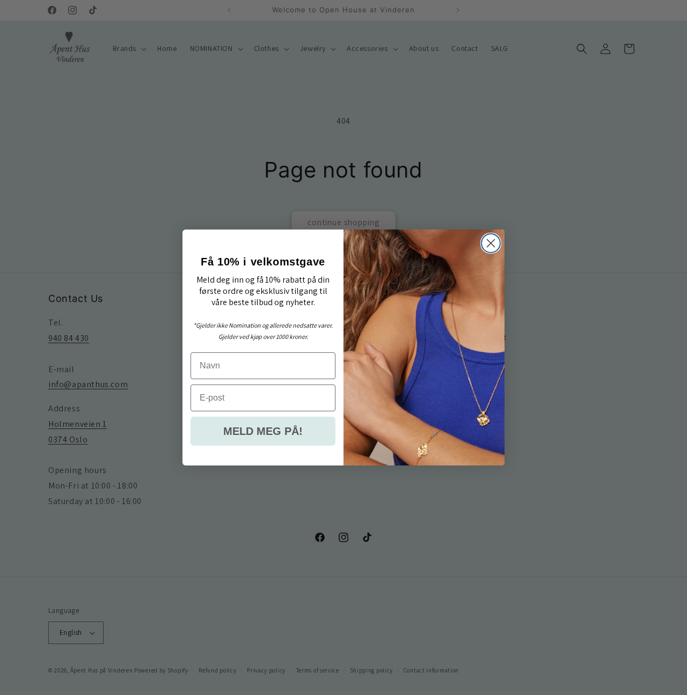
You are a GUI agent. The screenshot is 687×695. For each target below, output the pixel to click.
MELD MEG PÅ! (263, 431)
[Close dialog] (490, 243)
